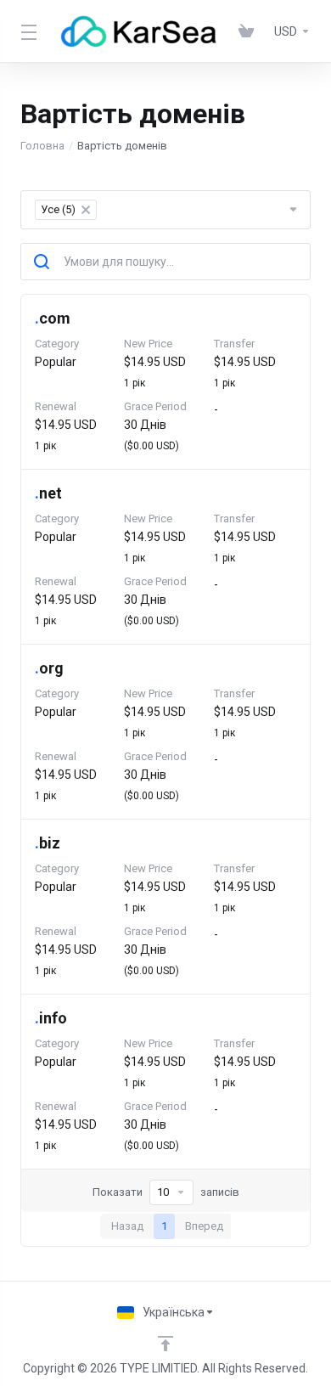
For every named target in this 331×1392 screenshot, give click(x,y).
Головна (42, 145)
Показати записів (166, 1192)
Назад (127, 1226)
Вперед (204, 1226)
